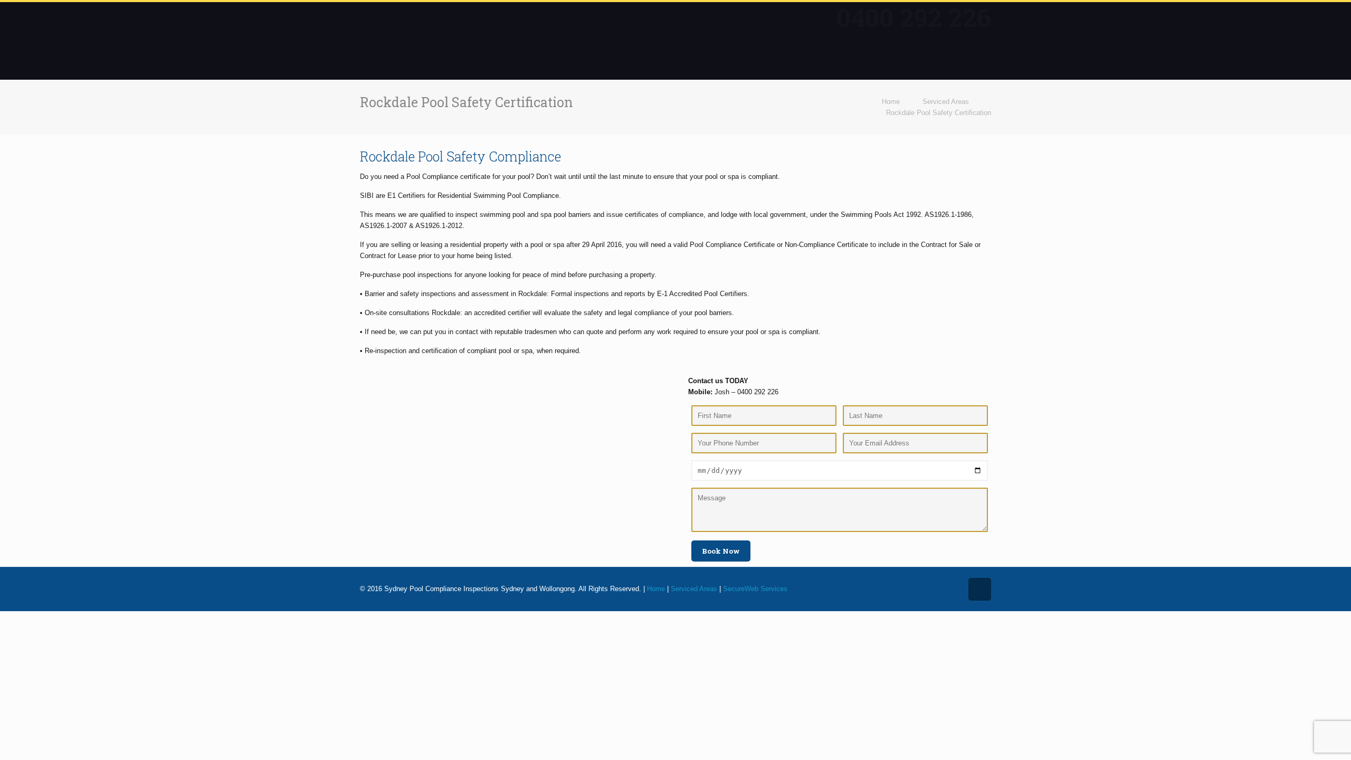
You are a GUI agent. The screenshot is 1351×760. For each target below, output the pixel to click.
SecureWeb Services (755, 589)
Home (891, 102)
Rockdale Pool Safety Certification (938, 113)
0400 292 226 (913, 17)
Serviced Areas (945, 102)
